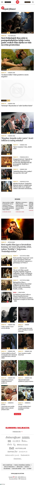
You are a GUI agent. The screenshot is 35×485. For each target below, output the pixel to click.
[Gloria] (9, 444)
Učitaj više (17, 414)
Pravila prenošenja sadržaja (22, 465)
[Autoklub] (20, 448)
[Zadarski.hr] (25, 455)
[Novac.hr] (13, 451)
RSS (24, 468)
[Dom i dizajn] (11, 448)
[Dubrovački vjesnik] (12, 455)
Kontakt (26, 467)
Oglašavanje (7, 468)
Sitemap (29, 468)
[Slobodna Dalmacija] (17, 2)
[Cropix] (23, 451)
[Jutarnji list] (13, 437)
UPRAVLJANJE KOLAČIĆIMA (17, 473)
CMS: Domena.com (22, 479)
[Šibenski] (17, 458)
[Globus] (16, 441)
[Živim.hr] (24, 441)
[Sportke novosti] (9, 441)
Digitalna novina (16, 468)
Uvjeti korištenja (7, 465)
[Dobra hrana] (22, 444)
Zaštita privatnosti (9, 467)
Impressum (20, 467)
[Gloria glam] (14, 444)
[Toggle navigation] (2, 2)
